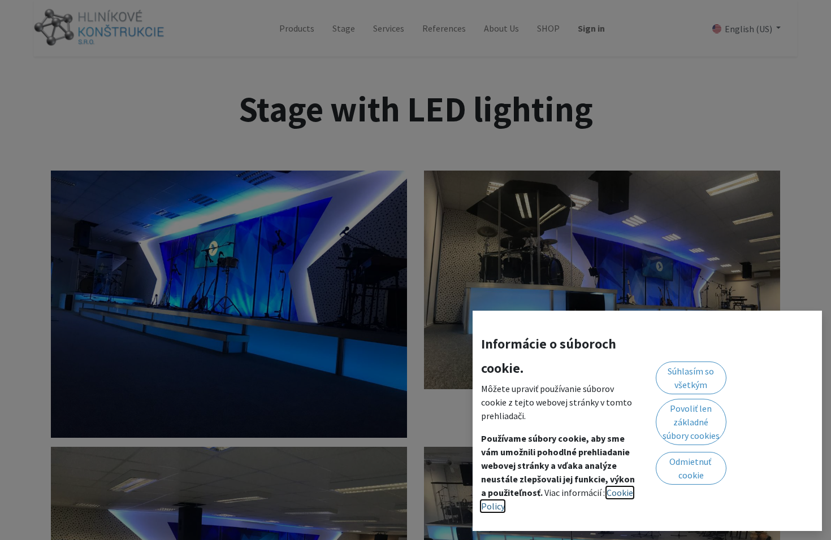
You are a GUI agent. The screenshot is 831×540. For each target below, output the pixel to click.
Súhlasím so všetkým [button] (691, 377)
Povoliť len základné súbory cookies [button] (691, 422)
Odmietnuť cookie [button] (691, 468)
